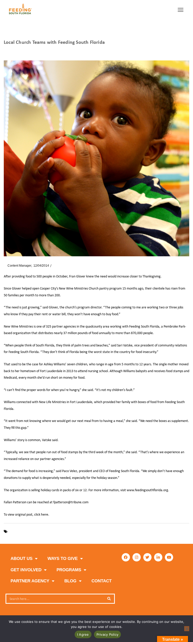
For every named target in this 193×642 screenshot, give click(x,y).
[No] (186, 628)
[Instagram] (136, 557)
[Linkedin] (158, 557)
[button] (180, 10)
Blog (70, 581)
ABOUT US (21, 558)
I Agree (83, 634)
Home (7, 50)
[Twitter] (147, 557)
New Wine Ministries (62, 531)
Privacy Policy (107, 634)
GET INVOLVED (26, 569)
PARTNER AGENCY (30, 581)
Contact (101, 581)
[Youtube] (169, 557)
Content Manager (17, 265)
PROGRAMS (69, 569)
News (19, 50)
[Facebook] (126, 557)
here (44, 514)
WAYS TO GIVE (62, 558)
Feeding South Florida (26, 531)
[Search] (109, 598)
